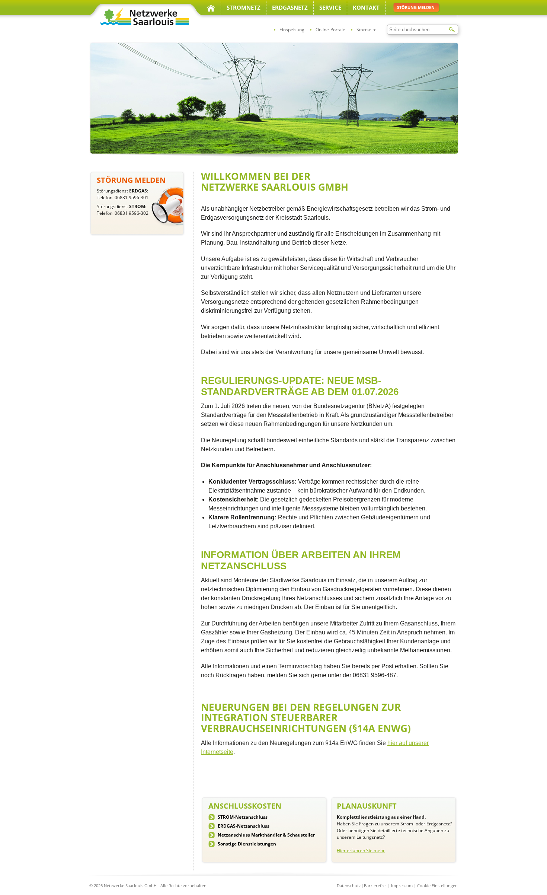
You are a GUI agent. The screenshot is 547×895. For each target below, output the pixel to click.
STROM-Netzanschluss (243, 817)
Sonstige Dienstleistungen (247, 844)
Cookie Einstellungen (437, 885)
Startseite (366, 29)
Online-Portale (330, 29)
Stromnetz (243, 7)
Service (330, 7)
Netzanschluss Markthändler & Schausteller (266, 835)
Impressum (402, 885)
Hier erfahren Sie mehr (361, 850)
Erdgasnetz (290, 7)
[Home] (211, 7)
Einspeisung (291, 29)
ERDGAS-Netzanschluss (243, 826)
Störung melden (416, 7)
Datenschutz (349, 885)
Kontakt (366, 7)
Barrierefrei (375, 885)
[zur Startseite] (143, 24)
